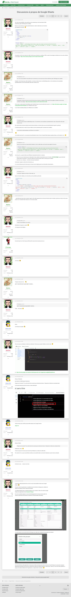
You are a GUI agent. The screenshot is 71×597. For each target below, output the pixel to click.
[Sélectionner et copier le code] (47, 29)
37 (12, 87)
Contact (67, 593)
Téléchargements (49, 5)
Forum (37, 5)
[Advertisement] (58, 29)
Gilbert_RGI (20, 220)
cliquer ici (17, 425)
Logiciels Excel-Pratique (61, 5)
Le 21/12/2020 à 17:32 (19, 95)
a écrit (23, 76)
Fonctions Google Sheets (20, 590)
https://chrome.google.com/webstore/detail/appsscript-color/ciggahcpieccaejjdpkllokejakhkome (36, 372)
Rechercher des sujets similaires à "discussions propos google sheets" (35, 577)
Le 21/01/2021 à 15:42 (19, 376)
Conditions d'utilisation (60, 592)
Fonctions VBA (30, 5)
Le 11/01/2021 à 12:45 (19, 279)
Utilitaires (4, 592)
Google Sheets (11, 7)
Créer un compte (63, 2)
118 (12, 33)
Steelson (8, 82)
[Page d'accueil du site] (2, 7)
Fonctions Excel (21, 5)
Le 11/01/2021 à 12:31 (19, 217)
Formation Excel (5, 587)
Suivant (66, 16)
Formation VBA (5, 589)
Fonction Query (18, 592)
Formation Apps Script (20, 589)
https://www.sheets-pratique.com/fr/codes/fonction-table (32, 56)
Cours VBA (13, 5)
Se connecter (55, 2)
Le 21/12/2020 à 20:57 (19, 168)
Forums (6, 7)
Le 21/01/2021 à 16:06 (19, 461)
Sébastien (8, 28)
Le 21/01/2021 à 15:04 (19, 341)
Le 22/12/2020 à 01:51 (19, 195)
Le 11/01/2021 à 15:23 (19, 321)
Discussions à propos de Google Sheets (23, 7)
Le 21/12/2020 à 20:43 (19, 139)
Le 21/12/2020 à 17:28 (19, 73)
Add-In (42, 5)
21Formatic (8, 247)
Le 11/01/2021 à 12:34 (19, 238)
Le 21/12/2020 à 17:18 (19, 52)
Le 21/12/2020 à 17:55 (19, 117)
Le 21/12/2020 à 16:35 (19, 19)
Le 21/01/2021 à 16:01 (19, 440)
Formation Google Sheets (20, 587)
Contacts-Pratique (29, 491)
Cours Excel (5, 5)
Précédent (42, 16)
